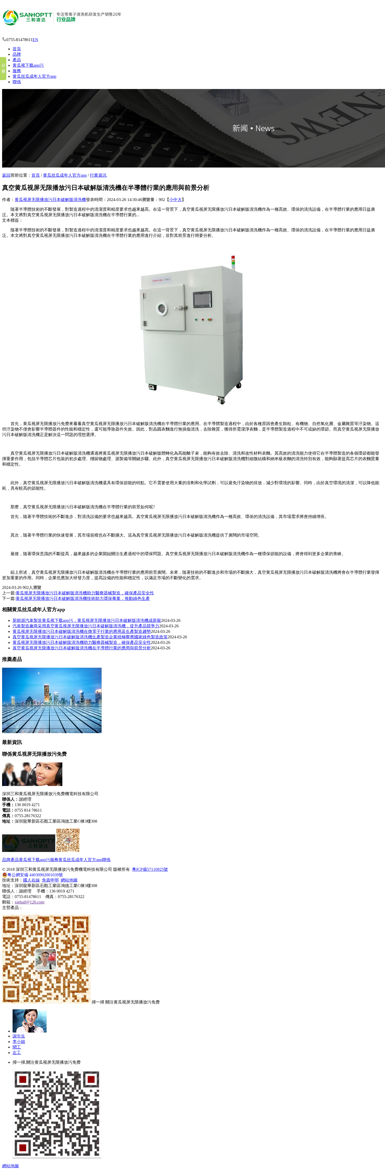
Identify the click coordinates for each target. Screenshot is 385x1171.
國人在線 (31, 880)
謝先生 (19, 1036)
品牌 (17, 54)
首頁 (17, 49)
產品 (17, 60)
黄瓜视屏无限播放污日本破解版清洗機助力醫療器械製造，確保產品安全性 (82, 642)
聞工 (17, 1047)
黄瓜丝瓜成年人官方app (34, 76)
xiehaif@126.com (29, 902)
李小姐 (19, 1041)
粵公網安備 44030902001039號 (35, 875)
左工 (17, 1052)
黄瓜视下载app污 (28, 65)
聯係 (17, 82)
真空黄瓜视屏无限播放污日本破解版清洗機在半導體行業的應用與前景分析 (82, 648)
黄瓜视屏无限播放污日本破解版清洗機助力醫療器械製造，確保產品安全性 (85, 593)
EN (35, 39)
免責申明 (50, 880)
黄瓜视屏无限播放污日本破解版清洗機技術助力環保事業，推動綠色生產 (83, 598)
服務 (17, 71)
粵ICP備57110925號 (150, 869)
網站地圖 (69, 880)
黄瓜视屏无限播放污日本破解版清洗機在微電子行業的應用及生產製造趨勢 (82, 631)
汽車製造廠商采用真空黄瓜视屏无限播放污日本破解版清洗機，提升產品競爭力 (86, 626)
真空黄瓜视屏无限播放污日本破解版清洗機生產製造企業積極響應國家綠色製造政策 (90, 637)
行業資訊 (98, 175)
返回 (6, 175)
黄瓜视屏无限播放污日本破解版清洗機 (50, 199)
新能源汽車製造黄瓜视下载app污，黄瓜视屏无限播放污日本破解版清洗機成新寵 (87, 620)
